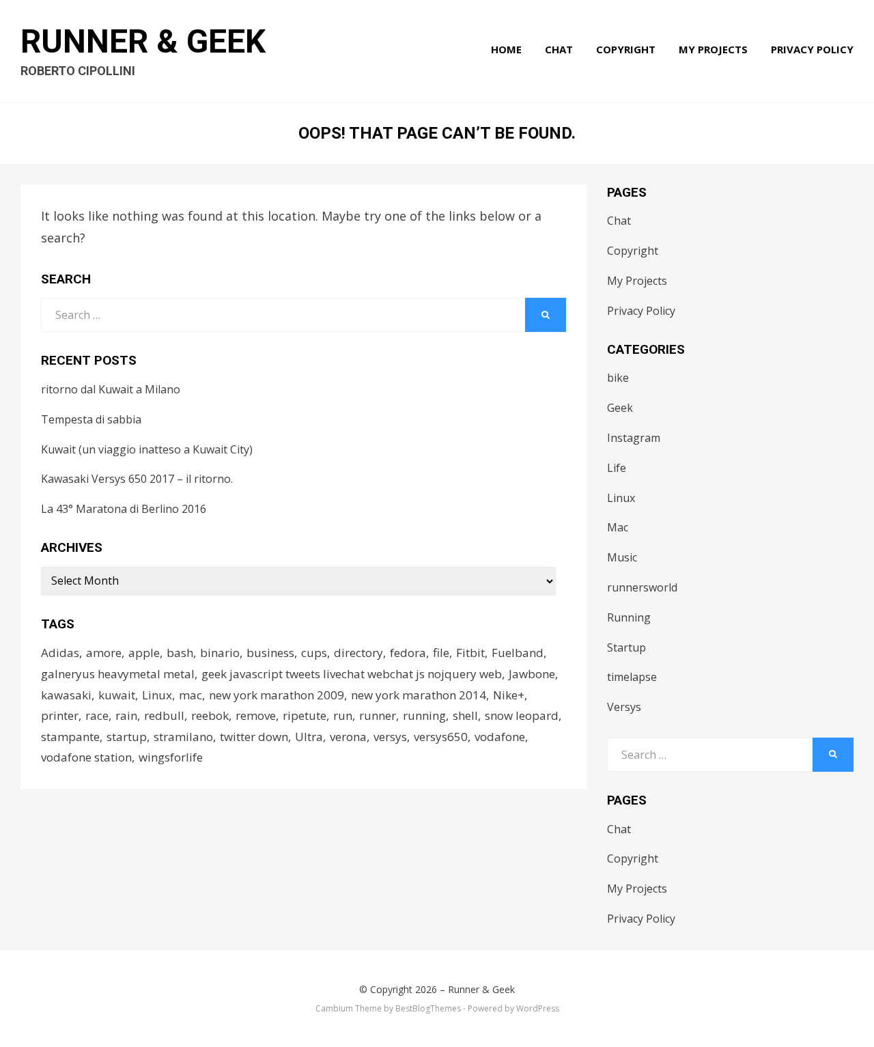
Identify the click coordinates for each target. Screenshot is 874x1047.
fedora (408, 652)
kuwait (116, 695)
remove (256, 715)
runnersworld (642, 587)
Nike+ (508, 695)
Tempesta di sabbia (91, 419)
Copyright (626, 49)
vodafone (500, 736)
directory (358, 652)
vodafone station (86, 757)
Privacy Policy (812, 49)
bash (180, 652)
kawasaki (66, 695)
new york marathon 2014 (418, 695)
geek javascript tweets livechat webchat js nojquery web (351, 674)
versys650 (441, 736)
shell (465, 715)
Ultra (309, 736)
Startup (626, 647)
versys (390, 736)
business (270, 652)
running (424, 715)
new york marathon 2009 (276, 695)
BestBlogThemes (428, 1008)
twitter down (254, 736)
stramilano (183, 736)
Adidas (60, 652)
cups (314, 652)
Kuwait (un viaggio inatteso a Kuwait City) (147, 449)
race (97, 715)
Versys (624, 706)
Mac (617, 527)
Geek (620, 407)
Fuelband (518, 652)
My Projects (713, 49)
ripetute (304, 715)
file (441, 652)
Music (622, 557)
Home (506, 49)
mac (190, 695)
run (342, 715)
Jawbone (532, 674)
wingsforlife (171, 757)
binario (220, 652)
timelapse (632, 676)
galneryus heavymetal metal (118, 674)
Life (616, 467)
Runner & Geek (143, 41)
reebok (210, 715)
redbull (164, 715)
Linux (157, 695)
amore (104, 652)
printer (60, 715)
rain (126, 715)
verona (348, 736)
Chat (559, 49)
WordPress (537, 1008)
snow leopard (522, 715)
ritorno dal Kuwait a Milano (110, 389)
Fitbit (470, 652)
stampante (70, 736)
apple (144, 652)
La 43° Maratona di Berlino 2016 (123, 508)
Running (629, 617)
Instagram (633, 437)
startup (127, 736)
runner (377, 715)
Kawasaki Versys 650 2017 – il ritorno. (137, 478)
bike (618, 377)
